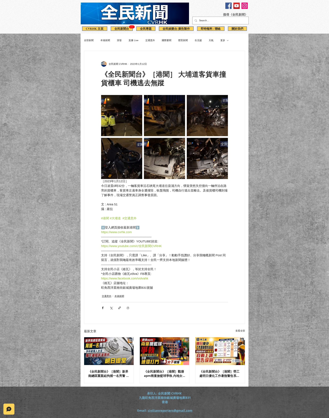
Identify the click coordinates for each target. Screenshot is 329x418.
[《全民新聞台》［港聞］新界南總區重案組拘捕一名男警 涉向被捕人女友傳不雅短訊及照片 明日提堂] (109, 351)
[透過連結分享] (119, 307)
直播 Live (133, 40)
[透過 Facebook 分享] (102, 307)
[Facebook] (228, 6)
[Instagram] (244, 6)
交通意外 (150, 40)
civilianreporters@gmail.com (170, 410)
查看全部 (240, 330)
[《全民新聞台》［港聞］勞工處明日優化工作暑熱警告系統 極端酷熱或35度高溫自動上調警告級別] (220, 351)
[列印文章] (128, 307)
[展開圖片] (121, 115)
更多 (222, 40)
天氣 (211, 40)
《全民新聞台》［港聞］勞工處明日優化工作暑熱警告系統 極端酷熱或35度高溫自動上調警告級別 (219, 373)
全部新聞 (89, 40)
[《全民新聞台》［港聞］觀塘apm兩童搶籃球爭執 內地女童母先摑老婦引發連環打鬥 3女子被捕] (164, 351)
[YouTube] (236, 6)
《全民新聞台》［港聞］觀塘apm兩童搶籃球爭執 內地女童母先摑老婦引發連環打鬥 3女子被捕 (164, 373)
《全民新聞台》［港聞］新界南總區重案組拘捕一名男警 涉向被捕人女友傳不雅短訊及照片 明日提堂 (108, 373)
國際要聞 (166, 40)
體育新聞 (183, 40)
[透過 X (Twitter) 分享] (111, 307)
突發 (119, 40)
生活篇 (198, 40)
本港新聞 (105, 40)
